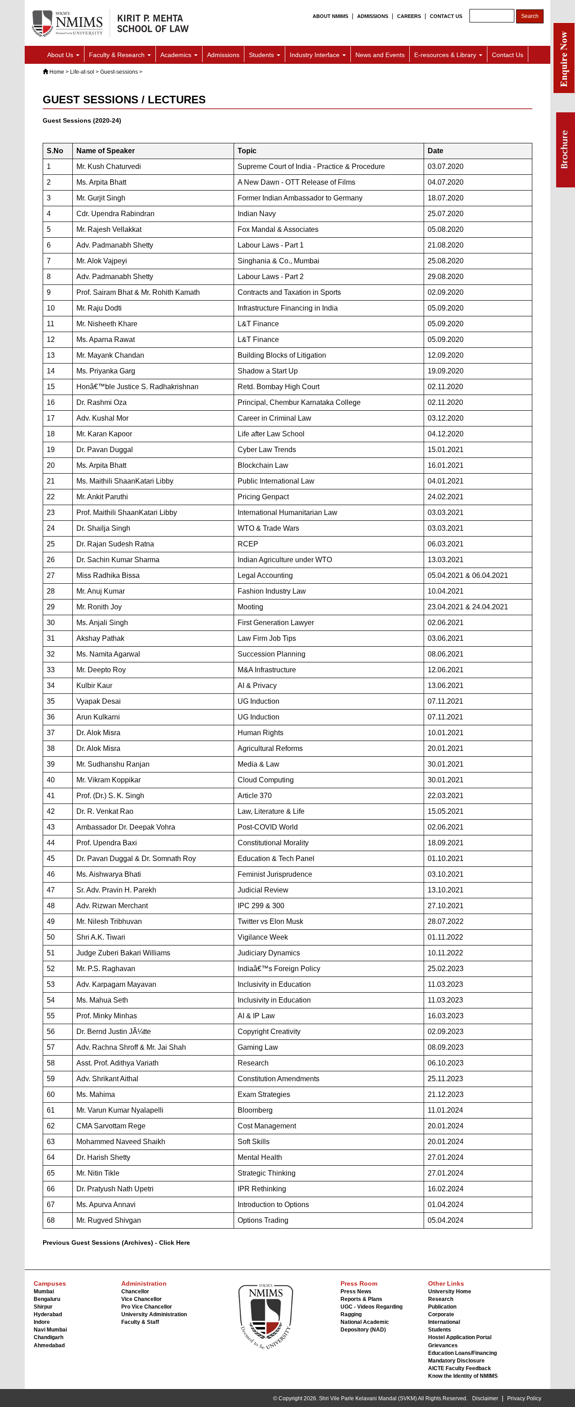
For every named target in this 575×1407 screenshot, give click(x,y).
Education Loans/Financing (462, 1353)
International (444, 1322)
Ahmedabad (49, 1345)
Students (439, 1330)
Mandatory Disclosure (456, 1361)
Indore (42, 1322)
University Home (449, 1291)
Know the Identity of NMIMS (463, 1376)
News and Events (380, 54)
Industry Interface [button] (315, 54)
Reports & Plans (361, 1299)
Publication (442, 1307)
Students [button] (262, 54)
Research (440, 1299)
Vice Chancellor (141, 1299)
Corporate (441, 1314)
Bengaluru (47, 1299)
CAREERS (409, 16)
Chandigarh (48, 1337)
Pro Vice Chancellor (146, 1307)
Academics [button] (176, 54)
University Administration (154, 1314)
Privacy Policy (524, 1398)
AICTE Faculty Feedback (459, 1368)
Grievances (443, 1345)
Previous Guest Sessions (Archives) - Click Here (116, 1242)
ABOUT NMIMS (330, 16)
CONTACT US (446, 16)
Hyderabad (48, 1314)
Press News (356, 1291)
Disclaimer (485, 1398)
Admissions (223, 54)
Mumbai (44, 1291)
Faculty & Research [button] (117, 54)
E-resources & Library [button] (446, 54)
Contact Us (507, 54)
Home (56, 72)
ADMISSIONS (372, 16)
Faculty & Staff (140, 1322)
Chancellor (135, 1291)
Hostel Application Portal (459, 1337)
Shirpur (43, 1307)
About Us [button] (61, 54)
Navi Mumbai (50, 1330)
